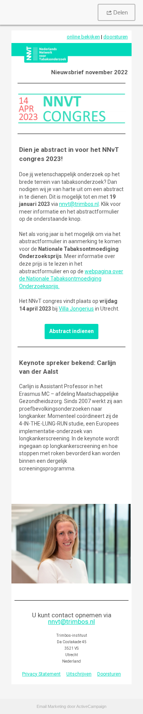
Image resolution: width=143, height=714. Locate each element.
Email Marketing (51, 706)
